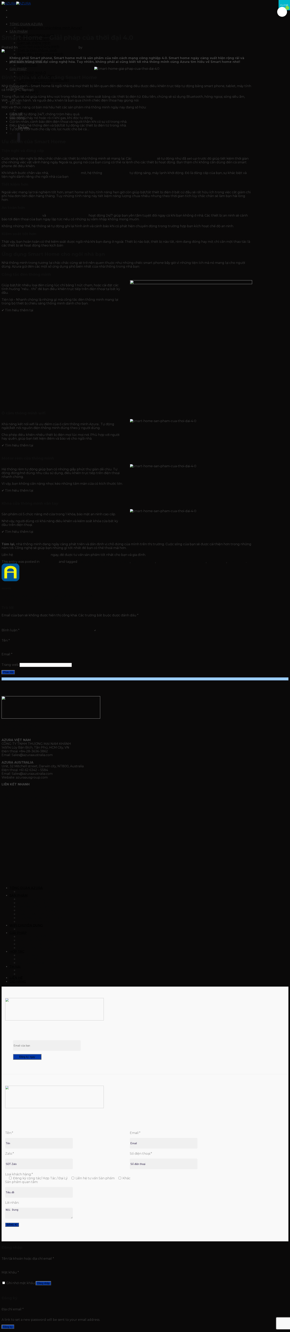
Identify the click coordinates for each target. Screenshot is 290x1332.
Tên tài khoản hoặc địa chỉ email (28, 1258)
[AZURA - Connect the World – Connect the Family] (16, 3)
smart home (216, 562)
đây (37, 310)
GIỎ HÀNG (17, 981)
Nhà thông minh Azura (32, 555)
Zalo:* (9, 1153)
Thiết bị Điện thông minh (37, 914)
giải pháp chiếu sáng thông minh (104, 562)
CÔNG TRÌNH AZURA (34, 948)
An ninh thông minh (33, 903)
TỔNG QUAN (12, 798)
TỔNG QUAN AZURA (26, 24)
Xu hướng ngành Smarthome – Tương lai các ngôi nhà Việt (48, 596)
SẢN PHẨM (18, 31)
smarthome (237, 562)
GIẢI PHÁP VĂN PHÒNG (36, 940)
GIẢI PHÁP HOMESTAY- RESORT (43, 80)
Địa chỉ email (13, 1309)
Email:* (135, 1133)
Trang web (10, 665)
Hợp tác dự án (28, 959)
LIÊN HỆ (8, 791)
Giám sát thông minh (33, 43)
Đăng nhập (43, 1283)
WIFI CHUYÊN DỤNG (26, 925)
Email (7, 654)
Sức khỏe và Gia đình (34, 922)
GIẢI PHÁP (18, 69)
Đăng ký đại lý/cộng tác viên (39, 963)
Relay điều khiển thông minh (40, 54)
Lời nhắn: (12, 1203)
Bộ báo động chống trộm (22, 215)
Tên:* (9, 1133)
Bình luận (11, 630)
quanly (88, 47)
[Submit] (18, 137)
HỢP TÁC (37, 791)
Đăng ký (8, 1326)
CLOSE (284, 5)
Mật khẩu (10, 1272)
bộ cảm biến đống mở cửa (67, 215)
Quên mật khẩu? (15, 1290)
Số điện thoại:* (141, 1153)
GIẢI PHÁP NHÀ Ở (31, 73)
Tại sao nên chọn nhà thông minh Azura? (49, 28)
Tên (6, 640)
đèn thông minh (116, 173)
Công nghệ (26, 110)
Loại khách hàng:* (19, 1174)
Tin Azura (24, 970)
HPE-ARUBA (27, 65)
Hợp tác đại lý (28, 955)
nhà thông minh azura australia (181, 562)
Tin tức (15, 103)
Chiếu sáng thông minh (35, 899)
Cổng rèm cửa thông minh (38, 910)
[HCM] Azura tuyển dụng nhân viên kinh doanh (39, 600)
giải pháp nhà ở (144, 158)
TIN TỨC (37, 805)
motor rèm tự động (64, 173)
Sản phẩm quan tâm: (21, 1182)
